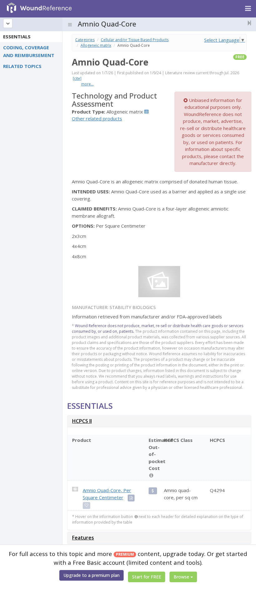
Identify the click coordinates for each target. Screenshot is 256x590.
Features (83, 537)
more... (87, 84)
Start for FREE (146, 577)
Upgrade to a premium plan (91, 575)
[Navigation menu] (248, 8)
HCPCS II (82, 421)
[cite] (77, 78)
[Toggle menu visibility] (70, 24)
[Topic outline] (7, 23)
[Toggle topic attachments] (247, 23)
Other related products (97, 118)
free (239, 57)
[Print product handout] (131, 498)
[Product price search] (153, 490)
